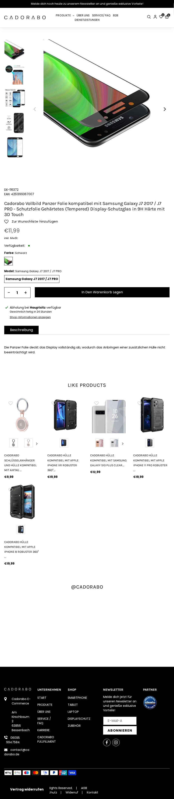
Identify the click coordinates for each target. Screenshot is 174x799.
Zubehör (74, 726)
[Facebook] (107, 742)
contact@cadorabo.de (16, 752)
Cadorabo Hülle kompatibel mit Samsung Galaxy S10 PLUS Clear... (108, 460)
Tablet (73, 705)
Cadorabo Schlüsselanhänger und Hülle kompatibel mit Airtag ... (20, 463)
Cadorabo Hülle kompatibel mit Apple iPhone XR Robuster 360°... (63, 463)
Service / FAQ (44, 721)
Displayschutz (79, 719)
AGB (84, 788)
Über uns (44, 712)
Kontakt (92, 792)
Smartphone (77, 698)
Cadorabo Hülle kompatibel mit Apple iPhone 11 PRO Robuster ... (150, 463)
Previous (8, 443)
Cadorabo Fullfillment (46, 739)
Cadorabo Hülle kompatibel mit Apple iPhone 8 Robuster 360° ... (21, 549)
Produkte (44, 705)
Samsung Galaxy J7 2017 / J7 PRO (32, 279)
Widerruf (72, 792)
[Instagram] (116, 742)
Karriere (43, 730)
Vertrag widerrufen (27, 789)
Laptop (73, 712)
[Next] (164, 109)
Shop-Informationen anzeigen (30, 317)
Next (37, 443)
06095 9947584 (13, 740)
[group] (22, 415)
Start (41, 698)
